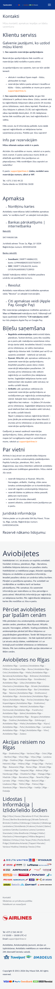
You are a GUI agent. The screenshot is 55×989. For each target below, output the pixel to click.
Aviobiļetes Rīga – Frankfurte (28, 710)
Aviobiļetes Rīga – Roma (22, 669)
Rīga (5, 816)
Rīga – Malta (18, 781)
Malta (41, 833)
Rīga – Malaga (38, 774)
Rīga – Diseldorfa (22, 774)
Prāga (5, 843)
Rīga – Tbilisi (18, 784)
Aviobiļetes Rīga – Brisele (26, 686)
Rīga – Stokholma (11, 753)
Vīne (38, 847)
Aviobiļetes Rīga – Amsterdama (17, 696)
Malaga (33, 833)
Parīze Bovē (43, 840)
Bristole (6, 823)
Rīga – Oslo (41, 753)
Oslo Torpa (25, 840)
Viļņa (10, 816)
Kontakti (7, 898)
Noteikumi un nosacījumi (14, 904)
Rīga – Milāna (18, 764)
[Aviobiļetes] (20, 5)
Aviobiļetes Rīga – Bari (27, 690)
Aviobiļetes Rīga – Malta (20, 673)
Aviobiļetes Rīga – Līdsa (14, 683)
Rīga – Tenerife (37, 777)
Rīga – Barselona (20, 777)
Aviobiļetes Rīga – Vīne (37, 730)
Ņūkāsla (6, 840)
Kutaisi (39, 826)
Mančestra (8, 837)
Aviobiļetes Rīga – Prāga (14, 730)
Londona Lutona (27, 830)
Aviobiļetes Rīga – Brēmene (25, 676)
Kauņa (18, 816)
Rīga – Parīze (45, 764)
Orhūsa (15, 840)
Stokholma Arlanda (18, 843)
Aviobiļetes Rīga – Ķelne (14, 713)
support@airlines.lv (17, 91)
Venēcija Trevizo (27, 847)
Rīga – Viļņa (30, 757)
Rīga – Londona (44, 757)
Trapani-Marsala (36, 843)
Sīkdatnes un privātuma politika (17, 901)
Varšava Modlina (10, 847)
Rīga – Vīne (18, 757)
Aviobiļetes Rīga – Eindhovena (32, 693)
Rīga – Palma (32, 784)
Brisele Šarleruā (39, 819)
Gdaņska (36, 823)
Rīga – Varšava (27, 753)
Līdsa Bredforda (21, 833)
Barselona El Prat (30, 816)
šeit (17, 560)
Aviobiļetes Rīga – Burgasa (26, 717)
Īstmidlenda (20, 826)
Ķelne (47, 826)
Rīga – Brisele (39, 767)
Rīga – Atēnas (36, 770)
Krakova (31, 826)
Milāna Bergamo (36, 837)
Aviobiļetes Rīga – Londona (15, 666)
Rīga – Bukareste (10, 767)
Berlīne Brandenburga (20, 819)
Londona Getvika (10, 830)
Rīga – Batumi (31, 781)
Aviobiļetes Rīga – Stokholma (30, 703)
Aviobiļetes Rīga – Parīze (21, 700)
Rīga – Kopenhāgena (28, 760)
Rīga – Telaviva (20, 787)
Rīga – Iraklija (34, 787)
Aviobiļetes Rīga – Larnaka (37, 727)
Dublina (15, 823)
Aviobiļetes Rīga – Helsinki (15, 707)
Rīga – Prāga (32, 764)
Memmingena (20, 837)
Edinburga (25, 823)
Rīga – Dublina (10, 760)
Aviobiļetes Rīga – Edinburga (31, 720)
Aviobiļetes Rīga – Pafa (13, 727)
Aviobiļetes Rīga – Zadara (14, 734)
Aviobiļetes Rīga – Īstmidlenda (31, 679)
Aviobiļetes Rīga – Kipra (38, 724)
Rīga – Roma (25, 767)
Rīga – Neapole (21, 770)
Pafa (34, 840)
